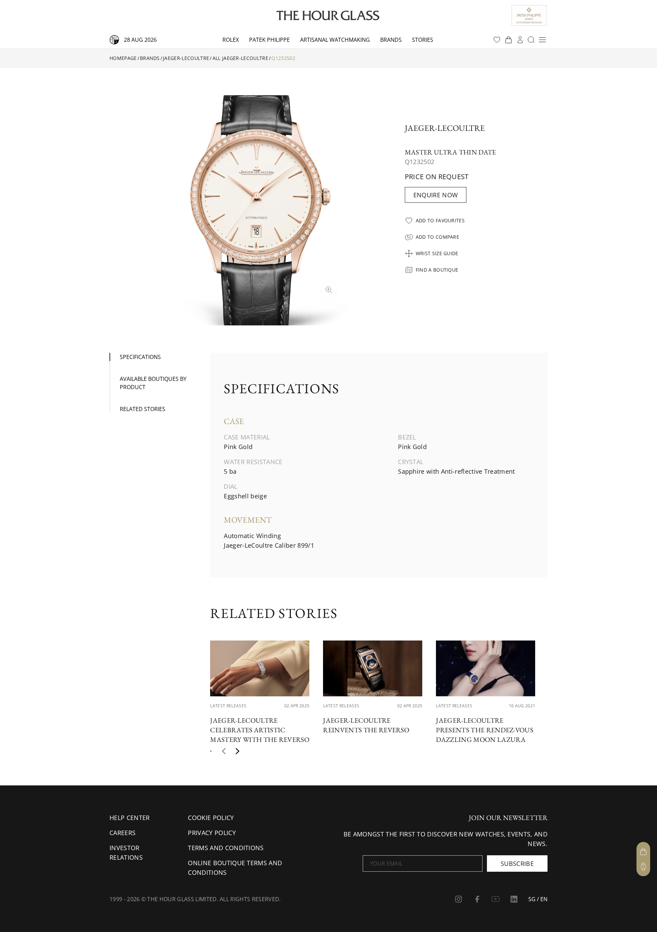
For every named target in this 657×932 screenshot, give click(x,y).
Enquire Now (435, 195)
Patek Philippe (269, 40)
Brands (391, 40)
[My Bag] (643, 851)
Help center (130, 817)
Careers (123, 833)
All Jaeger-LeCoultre (240, 58)
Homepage (123, 58)
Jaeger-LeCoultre (186, 58)
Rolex (230, 40)
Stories (422, 40)
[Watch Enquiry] (643, 866)
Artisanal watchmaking (335, 40)
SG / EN (538, 899)
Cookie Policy (211, 817)
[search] (531, 39)
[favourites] (497, 40)
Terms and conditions (225, 848)
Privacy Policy (211, 833)
